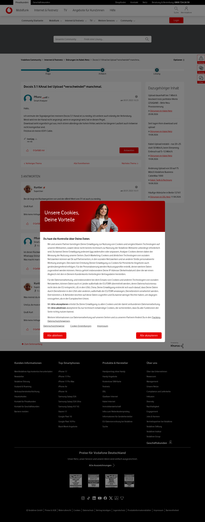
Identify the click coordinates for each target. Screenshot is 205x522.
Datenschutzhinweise (53, 326)
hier (92, 251)
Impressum (102, 326)
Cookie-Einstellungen (80, 326)
